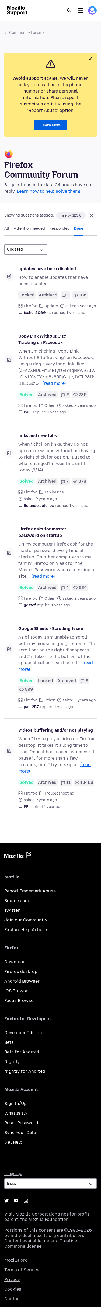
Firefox (30, 306)
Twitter (12, 910)
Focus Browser (19, 1000)
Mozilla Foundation (48, 1219)
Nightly (12, 1061)
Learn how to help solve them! (48, 191)
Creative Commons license (40, 1243)
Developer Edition (23, 1032)
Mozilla (17, 856)
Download (15, 961)
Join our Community (25, 919)
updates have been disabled (47, 268)
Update (51, 306)
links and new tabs (37, 435)
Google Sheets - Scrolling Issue (50, 628)
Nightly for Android (24, 1071)
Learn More (51, 125)
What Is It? (15, 1113)
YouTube (16, 1201)
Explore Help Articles (26, 929)
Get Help (13, 1142)
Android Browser (22, 981)
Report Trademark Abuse (30, 891)
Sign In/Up (15, 1103)
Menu (80, 10)
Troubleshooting (59, 793)
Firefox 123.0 (70, 215)
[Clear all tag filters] (91, 215)
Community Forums (27, 32)
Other (49, 405)
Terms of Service (21, 1269)
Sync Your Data (20, 1132)
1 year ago (76, 312)
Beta (9, 1042)
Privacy (12, 1279)
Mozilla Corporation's (37, 1214)
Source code (17, 900)
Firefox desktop (20, 971)
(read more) (54, 383)
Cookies (12, 1289)
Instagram (26, 1201)
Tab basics (54, 492)
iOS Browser (17, 990)
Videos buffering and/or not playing (55, 730)
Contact (12, 1298)
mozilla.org (16, 1260)
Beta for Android (21, 1052)
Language (13, 1173)
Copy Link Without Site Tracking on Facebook (42, 339)
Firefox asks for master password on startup (42, 532)
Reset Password (21, 1122)
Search (69, 10)
